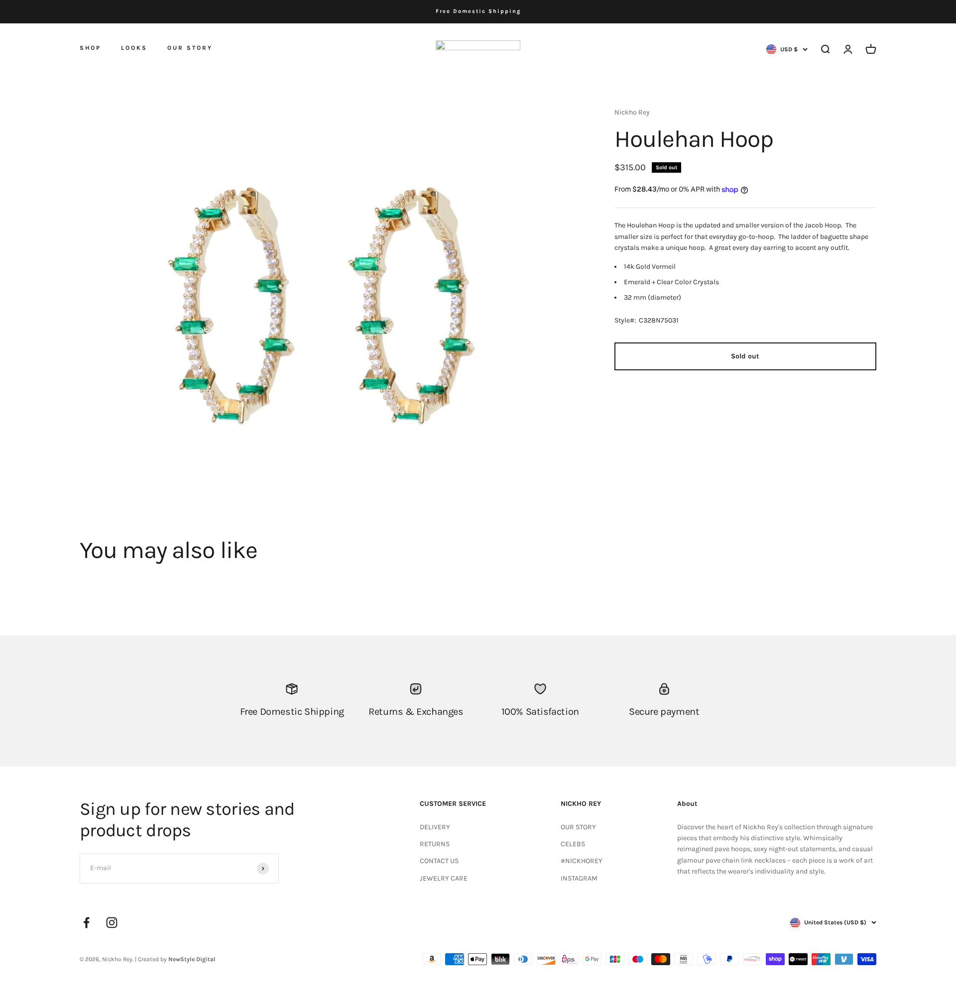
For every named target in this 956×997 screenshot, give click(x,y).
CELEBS (573, 844)
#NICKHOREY (581, 861)
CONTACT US (439, 861)
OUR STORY (190, 47)
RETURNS (435, 844)
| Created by (175, 959)
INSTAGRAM (579, 878)
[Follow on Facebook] (86, 922)
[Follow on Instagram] (112, 922)
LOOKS (134, 47)
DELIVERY (435, 827)
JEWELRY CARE (444, 878)
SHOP (90, 47)
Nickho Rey (632, 112)
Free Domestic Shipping (478, 11)
